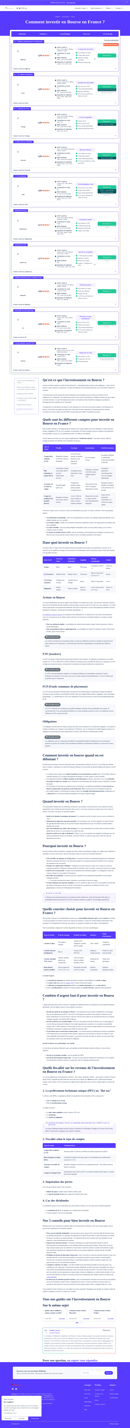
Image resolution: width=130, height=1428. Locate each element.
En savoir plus (71, 2)
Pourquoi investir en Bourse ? (25, 409)
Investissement (65, 16)
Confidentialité (114, 1397)
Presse (86, 1397)
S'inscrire (108, 1373)
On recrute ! (87, 1394)
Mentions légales (114, 1394)
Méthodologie (88, 1401)
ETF (45, 574)
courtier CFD (69, 983)
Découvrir (106, 55)
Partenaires (87, 1405)
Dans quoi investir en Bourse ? (26, 393)
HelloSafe (57, 16)
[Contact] (16, 1389)
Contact (112, 1390)
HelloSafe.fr (14, 1394)
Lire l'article (62, 1318)
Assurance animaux (100, 1404)
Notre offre (87, 1390)
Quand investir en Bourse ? (25, 404)
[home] (33, 1385)
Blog (85, 1409)
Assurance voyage (99, 1390)
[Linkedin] (12, 1389)
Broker (96, 1400)
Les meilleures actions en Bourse (52, 614)
